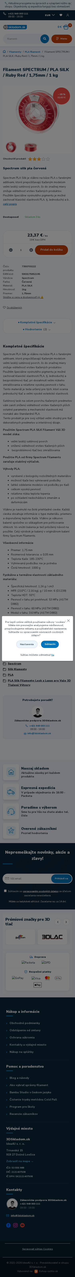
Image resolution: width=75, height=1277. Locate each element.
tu (52, 655)
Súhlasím (50, 644)
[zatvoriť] (68, 620)
